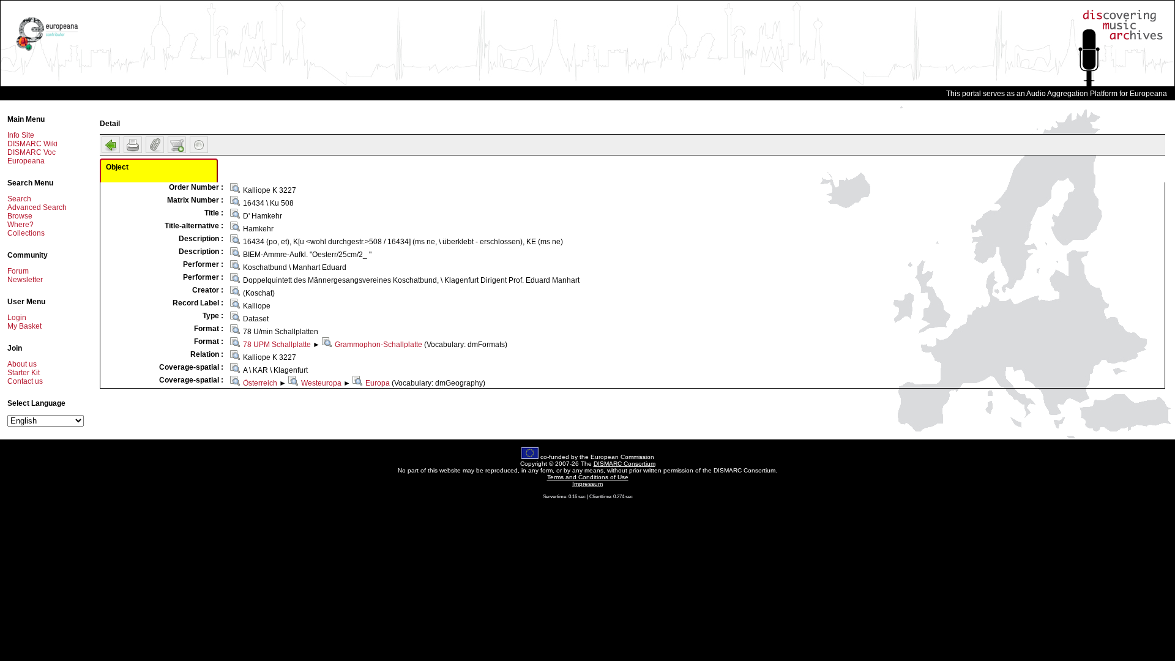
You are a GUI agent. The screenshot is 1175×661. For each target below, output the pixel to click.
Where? (20, 224)
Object (117, 167)
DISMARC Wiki (32, 144)
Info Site (20, 135)
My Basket (24, 326)
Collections (26, 233)
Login (16, 317)
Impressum (587, 483)
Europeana (26, 161)
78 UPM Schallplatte (277, 344)
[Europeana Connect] (47, 51)
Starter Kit (23, 372)
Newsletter (25, 279)
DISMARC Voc (31, 152)
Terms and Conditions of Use (588, 477)
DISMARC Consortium (624, 463)
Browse (19, 216)
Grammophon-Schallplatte (378, 344)
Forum (18, 271)
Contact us (25, 381)
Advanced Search (37, 207)
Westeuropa (321, 383)
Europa (377, 383)
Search (19, 199)
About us (22, 364)
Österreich (260, 383)
